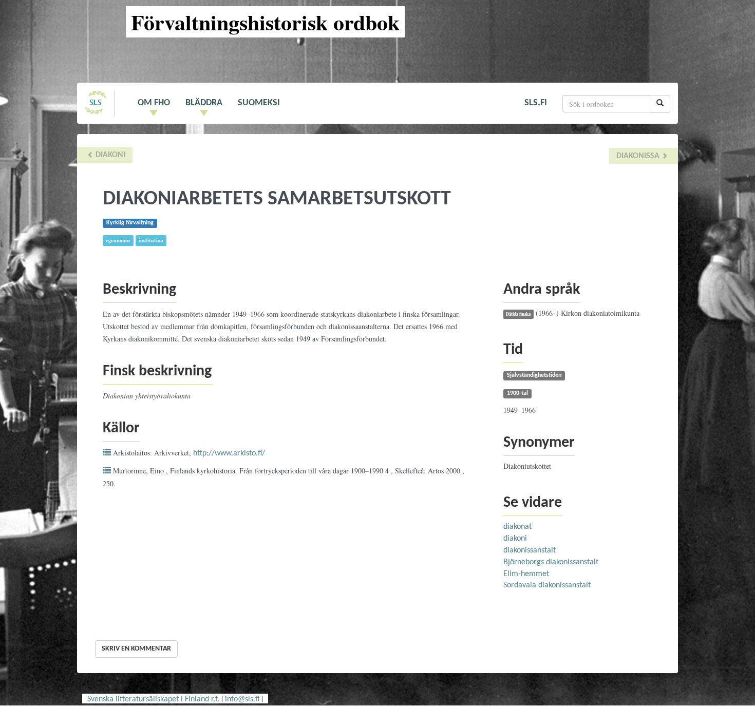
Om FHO (154, 103)
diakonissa (639, 156)
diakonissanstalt (529, 550)
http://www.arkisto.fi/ (229, 453)
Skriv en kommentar (136, 649)
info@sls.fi (242, 699)
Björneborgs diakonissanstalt (550, 562)
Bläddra (203, 103)
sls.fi (535, 103)
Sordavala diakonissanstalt (547, 585)
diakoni (109, 155)
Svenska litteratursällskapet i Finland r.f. (153, 699)
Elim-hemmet (526, 574)
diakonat (517, 527)
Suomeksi (259, 103)
